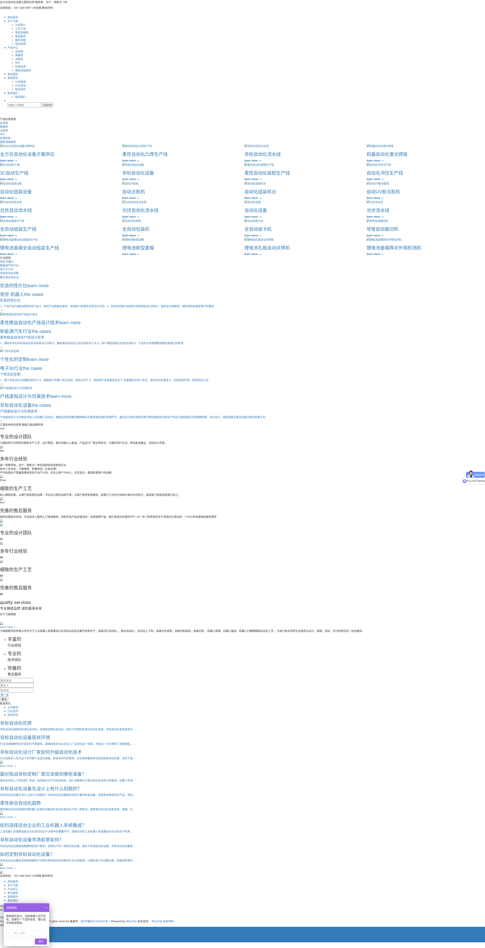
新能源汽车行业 (9, 265)
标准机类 (20, 66)
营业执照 (20, 43)
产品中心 (13, 47)
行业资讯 (20, 85)
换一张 (5, 694)
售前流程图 (21, 32)
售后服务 (20, 36)
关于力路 (13, 21)
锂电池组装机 (23, 70)
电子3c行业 (6, 269)
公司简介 (20, 25)
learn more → (8, 627)
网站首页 (13, 17)
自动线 (19, 51)
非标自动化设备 (9, 273)
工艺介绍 (20, 28)
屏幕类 (19, 55)
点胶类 (19, 59)
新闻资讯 (13, 78)
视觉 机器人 (7, 261)
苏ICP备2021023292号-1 (95, 921)
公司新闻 (20, 81)
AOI (17, 62)
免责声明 (168, 921)
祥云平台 (131, 921)
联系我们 (13, 93)
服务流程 (20, 40)
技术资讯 (20, 89)
